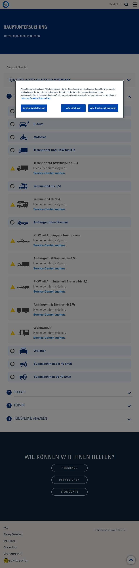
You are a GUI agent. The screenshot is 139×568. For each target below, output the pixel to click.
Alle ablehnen (73, 108)
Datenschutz (45, 98)
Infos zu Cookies (30, 98)
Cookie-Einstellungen (34, 108)
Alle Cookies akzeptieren (103, 108)
